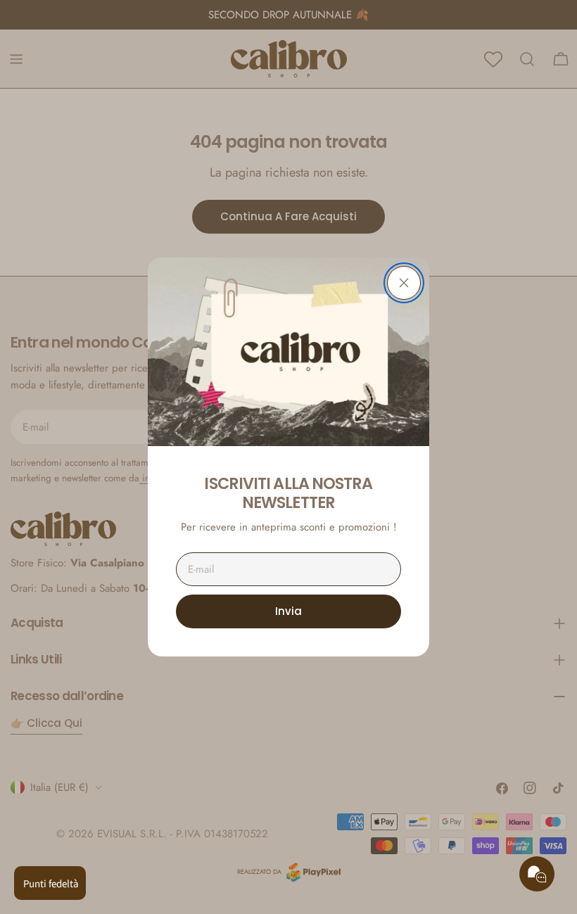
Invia (288, 611)
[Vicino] (404, 283)
